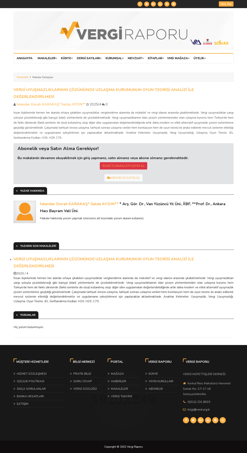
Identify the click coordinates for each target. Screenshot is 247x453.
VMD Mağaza (177, 58)
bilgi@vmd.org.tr (199, 410)
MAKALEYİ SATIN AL (123, 166)
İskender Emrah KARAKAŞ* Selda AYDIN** (79, 204)
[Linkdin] (160, 4)
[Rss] (166, 4)
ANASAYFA (24, 58)
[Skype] (173, 4)
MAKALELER (46, 58)
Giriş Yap (226, 4)
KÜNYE (66, 58)
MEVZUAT (135, 58)
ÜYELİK (199, 58)
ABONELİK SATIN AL (125, 178)
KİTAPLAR (155, 58)
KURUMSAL (114, 58)
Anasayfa (22, 77)
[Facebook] (139, 4)
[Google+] (153, 4)
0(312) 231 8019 (199, 402)
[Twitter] (146, 4)
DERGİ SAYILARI (88, 58)
